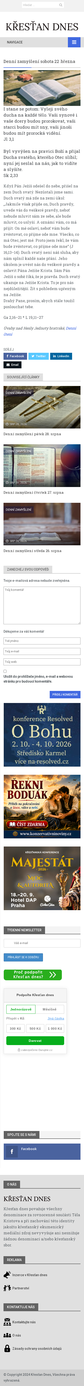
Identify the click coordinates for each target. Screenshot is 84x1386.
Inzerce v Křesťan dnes (29, 1275)
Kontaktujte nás (24, 1322)
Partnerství (20, 1288)
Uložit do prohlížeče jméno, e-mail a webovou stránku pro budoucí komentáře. (38, 679)
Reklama (14, 1260)
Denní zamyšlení (18, 393)
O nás (12, 1184)
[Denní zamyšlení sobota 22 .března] (42, 88)
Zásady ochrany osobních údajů (37, 1348)
